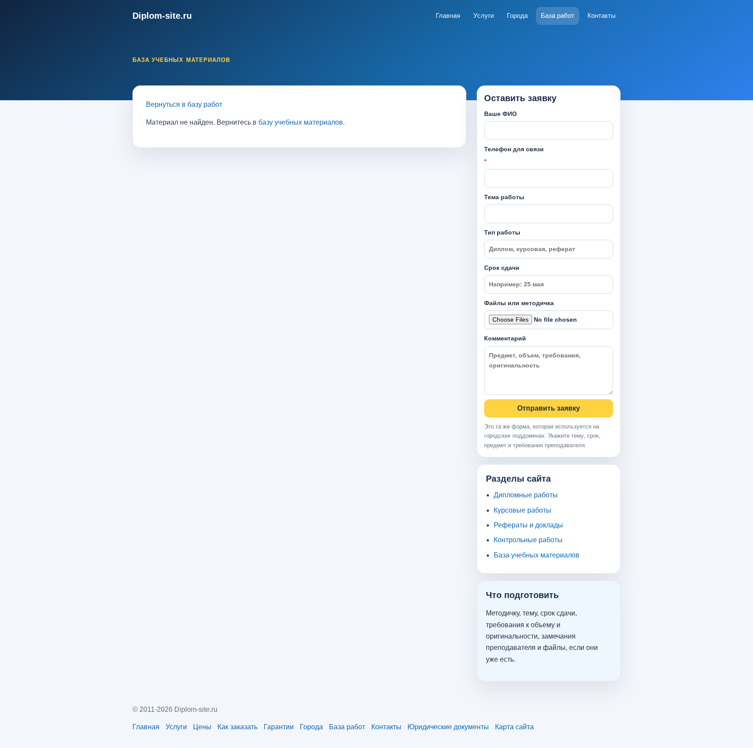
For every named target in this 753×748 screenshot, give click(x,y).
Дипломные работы (526, 495)
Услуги (483, 15)
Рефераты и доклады (528, 525)
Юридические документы (448, 727)
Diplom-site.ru (162, 15)
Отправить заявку (548, 408)
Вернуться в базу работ (184, 104)
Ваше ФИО (500, 113)
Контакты (601, 15)
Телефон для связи (514, 155)
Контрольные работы (528, 540)
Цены (202, 727)
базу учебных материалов (300, 122)
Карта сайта (514, 727)
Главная (448, 15)
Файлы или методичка (519, 302)
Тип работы (502, 232)
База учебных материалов (537, 555)
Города (517, 15)
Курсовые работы (522, 510)
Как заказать (237, 727)
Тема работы (504, 197)
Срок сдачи (501, 267)
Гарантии (279, 727)
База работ (557, 15)
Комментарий (505, 338)
